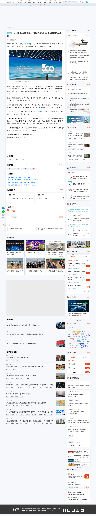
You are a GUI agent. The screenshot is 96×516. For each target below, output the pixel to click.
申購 (88, 266)
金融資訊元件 (40, 508)
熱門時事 (32, 5)
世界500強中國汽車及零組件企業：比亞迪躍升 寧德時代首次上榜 (24, 180)
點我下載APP (24, 137)
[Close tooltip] (15, 230)
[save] (3, 227)
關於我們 (24, 508)
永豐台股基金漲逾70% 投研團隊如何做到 (20, 134)
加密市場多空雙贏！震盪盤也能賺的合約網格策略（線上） (81, 197)
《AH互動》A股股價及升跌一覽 (17, 228)
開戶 (88, 287)
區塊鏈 (53, 5)
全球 (41, 2)
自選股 (86, 5)
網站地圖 (54, 508)
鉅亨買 (50, 2)
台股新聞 (75, 142)
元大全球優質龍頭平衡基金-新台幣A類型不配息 (76, 265)
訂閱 (60, 2)
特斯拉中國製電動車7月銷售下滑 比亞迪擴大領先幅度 (21, 182)
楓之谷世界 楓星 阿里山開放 (35, 252)
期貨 (49, 5)
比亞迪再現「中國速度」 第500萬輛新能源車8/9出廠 (21, 185)
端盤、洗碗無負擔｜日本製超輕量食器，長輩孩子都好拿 (56, 253)
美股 (25, 2)
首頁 (14, 2)
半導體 (74, 372)
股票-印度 (75, 274)
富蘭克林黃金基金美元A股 (74, 286)
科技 (21, 5)
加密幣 (45, 2)
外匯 (38, 2)
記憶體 (74, 364)
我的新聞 (81, 5)
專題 (71, 5)
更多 (88, 35)
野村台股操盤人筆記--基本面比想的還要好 (14, 253)
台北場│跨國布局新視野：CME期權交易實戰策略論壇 (81, 177)
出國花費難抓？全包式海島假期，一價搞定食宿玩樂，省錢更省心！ (15, 271)
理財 (62, 5)
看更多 (61, 189)
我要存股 (61, 165)
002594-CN (26, 44)
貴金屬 (74, 288)
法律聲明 (59, 508)
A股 (13, 28)
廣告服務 (34, 508)
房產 (58, 5)
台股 (21, 2)
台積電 (74, 368)
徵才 (50, 508)
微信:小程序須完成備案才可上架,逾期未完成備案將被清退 (50, 229)
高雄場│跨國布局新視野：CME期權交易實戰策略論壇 (81, 190)
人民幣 (40, 112)
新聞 (18, 2)
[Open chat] (3, 230)
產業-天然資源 (76, 282)
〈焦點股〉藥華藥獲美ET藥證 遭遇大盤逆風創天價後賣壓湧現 (55, 271)
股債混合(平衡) (76, 268)
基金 (34, 2)
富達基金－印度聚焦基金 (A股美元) (76, 272)
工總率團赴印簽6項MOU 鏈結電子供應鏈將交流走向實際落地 (35, 271)
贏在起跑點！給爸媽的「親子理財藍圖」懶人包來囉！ (27, 165)
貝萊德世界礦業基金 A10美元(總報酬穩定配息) (76, 279)
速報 (37, 5)
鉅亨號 (55, 2)
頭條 (9, 5)
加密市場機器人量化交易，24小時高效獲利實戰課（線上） (81, 184)
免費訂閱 (86, 487)
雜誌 (75, 5)
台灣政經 (75, 152)
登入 (84, 1)
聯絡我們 (46, 508)
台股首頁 (55, 165)
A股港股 (9, 28)
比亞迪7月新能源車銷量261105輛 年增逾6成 (19, 177)
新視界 (66, 5)
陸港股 (29, 2)
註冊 (87, 1)
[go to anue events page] (80, 2)
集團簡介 (29, 508)
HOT (74, 176)
